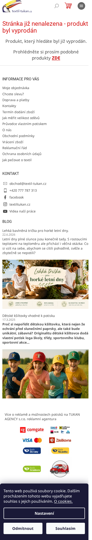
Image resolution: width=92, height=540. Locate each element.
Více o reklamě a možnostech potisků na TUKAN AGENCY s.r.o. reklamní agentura (42, 416)
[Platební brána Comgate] (32, 429)
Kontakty (9, 106)
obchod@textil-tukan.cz (27, 183)
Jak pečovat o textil (17, 160)
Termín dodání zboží (18, 112)
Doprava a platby (15, 100)
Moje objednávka (15, 88)
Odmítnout (22, 528)
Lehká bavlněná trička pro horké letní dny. (35, 230)
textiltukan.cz (19, 204)
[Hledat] (56, 6)
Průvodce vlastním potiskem (24, 123)
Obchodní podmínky (18, 136)
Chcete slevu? (13, 94)
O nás (7, 130)
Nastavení (44, 513)
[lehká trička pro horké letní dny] (46, 283)
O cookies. (63, 501)
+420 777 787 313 (23, 190)
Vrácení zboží (12, 142)
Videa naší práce (22, 211)
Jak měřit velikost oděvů (21, 118)
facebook (16, 197)
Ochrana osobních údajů (22, 153)
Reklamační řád (14, 148)
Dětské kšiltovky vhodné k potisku (28, 315)
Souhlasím (65, 528)
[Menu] (81, 6)
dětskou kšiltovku (45, 324)
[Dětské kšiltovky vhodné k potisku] (46, 373)
